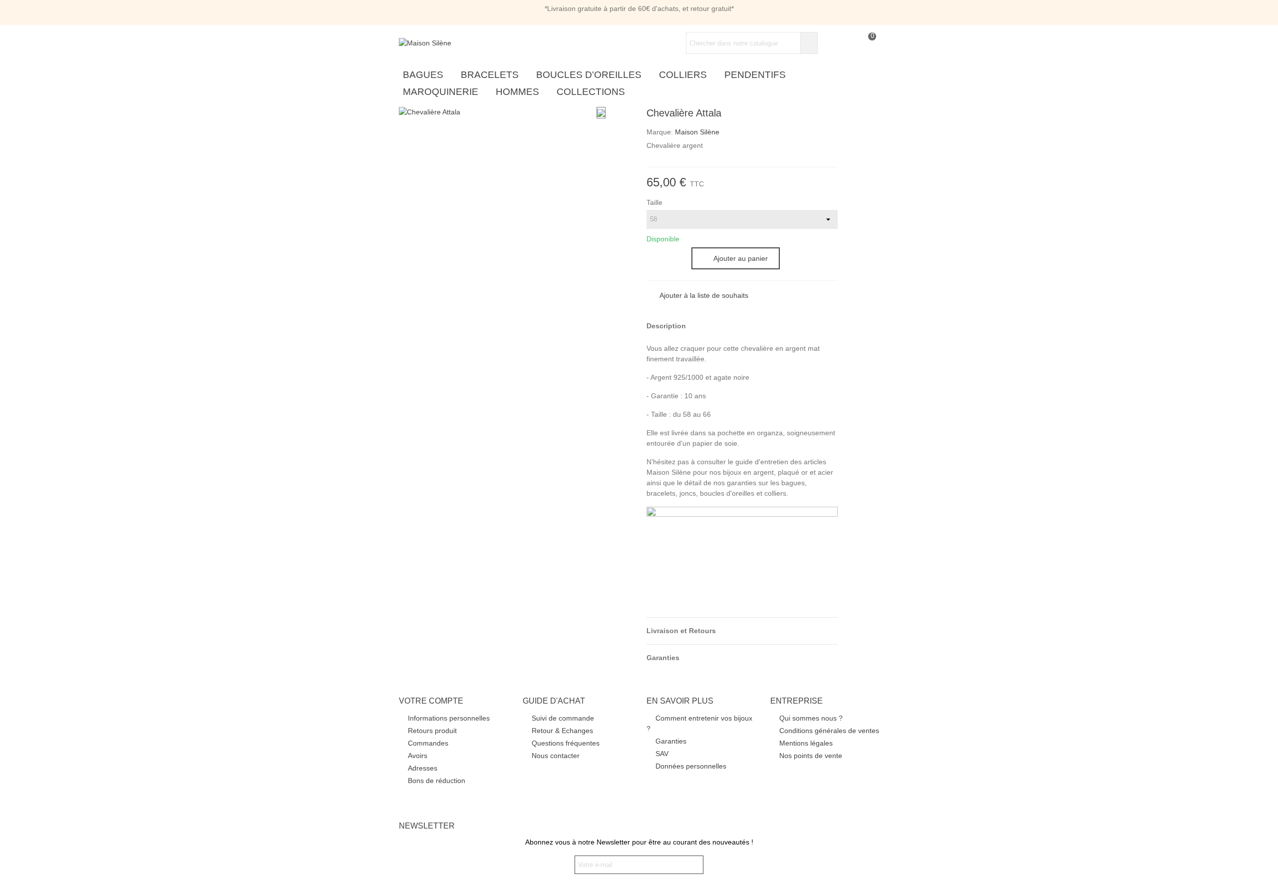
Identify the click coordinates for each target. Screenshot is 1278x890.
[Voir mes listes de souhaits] (848, 43)
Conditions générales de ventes (829, 731)
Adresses (422, 768)
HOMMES (517, 91)
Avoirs (417, 756)
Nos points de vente (810, 756)
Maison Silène (697, 132)
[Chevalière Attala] (429, 112)
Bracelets (490, 74)
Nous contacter (556, 756)
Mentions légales (806, 743)
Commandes (428, 743)
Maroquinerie (440, 91)
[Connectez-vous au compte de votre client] (830, 43)
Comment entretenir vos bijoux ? (699, 723)
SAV (661, 754)
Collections (591, 91)
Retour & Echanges (562, 731)
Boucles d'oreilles (588, 74)
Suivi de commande (563, 718)
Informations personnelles (449, 718)
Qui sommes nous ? (811, 718)
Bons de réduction (436, 781)
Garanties (670, 741)
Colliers (683, 74)
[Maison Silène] (454, 42)
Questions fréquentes (566, 743)
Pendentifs (755, 74)
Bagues (423, 74)
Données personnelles (690, 766)
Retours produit (432, 731)
